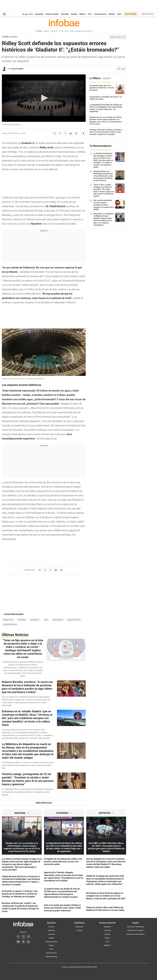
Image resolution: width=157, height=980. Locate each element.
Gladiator (21, 620)
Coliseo (47, 276)
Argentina (39, 14)
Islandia (46, 31)
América (51, 927)
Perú (90, 14)
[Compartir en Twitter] (65, 133)
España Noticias (10, 624)
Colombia (65, 14)
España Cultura (9, 37)
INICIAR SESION (147, 14)
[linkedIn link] (28, 942)
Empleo (79, 930)
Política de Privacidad (135, 930)
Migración (54, 31)
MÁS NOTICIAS (44, 802)
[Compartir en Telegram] (76, 133)
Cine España (58, 620)
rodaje (58, 156)
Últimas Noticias (51, 956)
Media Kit (107, 945)
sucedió (21, 223)
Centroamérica (100, 14)
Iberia (66, 31)
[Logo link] (64, 23)
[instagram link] (28, 936)
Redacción (79, 927)
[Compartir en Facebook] (60, 133)
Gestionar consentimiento (135, 934)
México (82, 14)
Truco (61, 31)
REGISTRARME (130, 14)
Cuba (119, 14)
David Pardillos (17, 69)
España (74, 14)
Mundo (112, 14)
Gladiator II (34, 620)
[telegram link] (23, 942)
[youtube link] (18, 942)
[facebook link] (18, 936)
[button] (4, 14)
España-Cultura (74, 620)
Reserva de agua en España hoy (81, 31)
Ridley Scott (8, 620)
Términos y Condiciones (135, 927)
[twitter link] (23, 936)
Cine (46, 620)
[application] (44, 98)
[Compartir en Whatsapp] (55, 133)
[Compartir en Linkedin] (71, 133)
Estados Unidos (52, 14)
